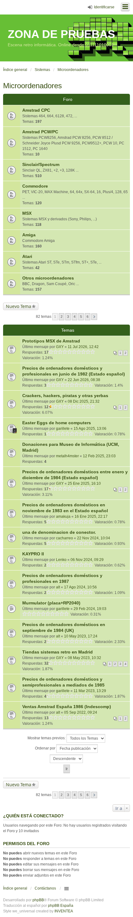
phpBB (38, 900)
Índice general (15, 888)
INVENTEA (63, 911)
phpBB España (60, 905)
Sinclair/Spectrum (40, 164)
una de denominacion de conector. (59, 532)
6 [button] (87, 316)
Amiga (29, 234)
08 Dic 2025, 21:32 (84, 401)
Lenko (61, 560)
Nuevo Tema (18, 306)
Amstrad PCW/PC (40, 131)
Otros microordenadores (48, 278)
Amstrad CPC (36, 110)
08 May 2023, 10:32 (84, 658)
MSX (27, 213)
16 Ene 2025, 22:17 (91, 516)
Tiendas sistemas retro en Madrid (57, 651)
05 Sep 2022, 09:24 (80, 712)
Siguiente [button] (94, 316)
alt (58, 587)
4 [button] (74, 316)
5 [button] (81, 316)
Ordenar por (45, 748)
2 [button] (61, 316)
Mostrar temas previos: (47, 738)
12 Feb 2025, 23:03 (99, 456)
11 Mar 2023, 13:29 (90, 691)
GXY (60, 347)
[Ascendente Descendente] (66, 758)
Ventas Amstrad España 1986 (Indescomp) (66, 706)
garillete (63, 428)
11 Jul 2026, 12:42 (83, 347)
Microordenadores (32, 85)
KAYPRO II (33, 553)
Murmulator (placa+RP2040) (51, 602)
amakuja (63, 516)
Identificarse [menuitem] (104, 7)
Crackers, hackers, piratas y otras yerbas (65, 395)
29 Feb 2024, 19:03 (90, 609)
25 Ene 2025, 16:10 (84, 483)
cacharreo (64, 538)
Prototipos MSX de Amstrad (51, 340)
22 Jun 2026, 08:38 (84, 380)
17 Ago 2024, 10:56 (80, 587)
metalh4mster (67, 456)
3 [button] (68, 316)
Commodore (35, 186)
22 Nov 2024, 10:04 (93, 538)
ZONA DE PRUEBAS (61, 34)
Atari (27, 256)
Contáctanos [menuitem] (45, 888)
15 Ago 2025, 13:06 (90, 428)
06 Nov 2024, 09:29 (87, 560)
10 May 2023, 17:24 (80, 636)
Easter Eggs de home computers (56, 422)
